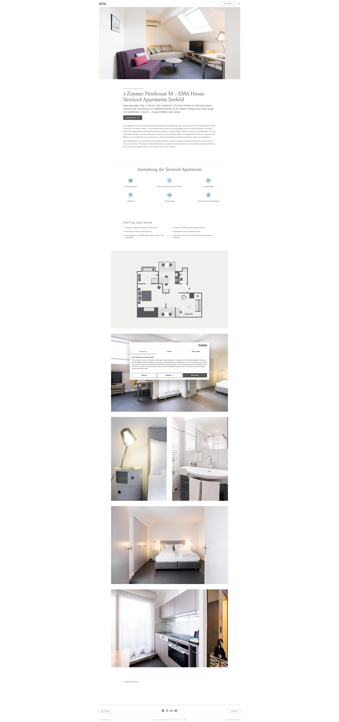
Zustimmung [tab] (143, 351)
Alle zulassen (195, 375)
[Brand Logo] (102, 3)
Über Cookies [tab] (196, 351)
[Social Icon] (163, 710)
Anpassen (168, 375)
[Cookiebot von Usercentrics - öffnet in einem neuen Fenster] (199, 345)
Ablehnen (144, 375)
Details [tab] (169, 351)
